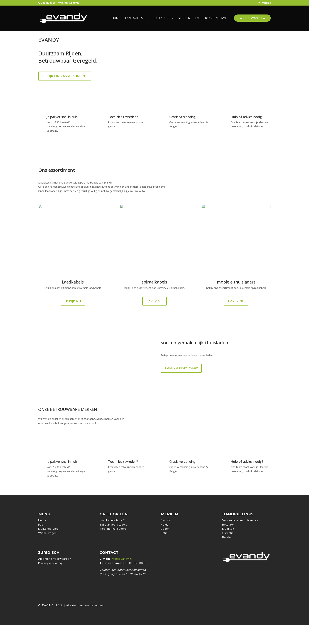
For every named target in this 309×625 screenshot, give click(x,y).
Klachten (228, 528)
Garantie (228, 533)
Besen (165, 528)
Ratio (164, 533)
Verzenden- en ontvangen (240, 520)
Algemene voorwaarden (54, 558)
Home (42, 520)
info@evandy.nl (121, 558)
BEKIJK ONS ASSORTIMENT (64, 76)
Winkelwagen (47, 533)
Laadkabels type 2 (112, 520)
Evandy (166, 520)
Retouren (228, 524)
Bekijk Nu (73, 301)
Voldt (164, 524)
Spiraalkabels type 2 (114, 524)
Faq (40, 524)
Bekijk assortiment (181, 368)
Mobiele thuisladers (113, 528)
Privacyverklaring (50, 563)
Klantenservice (48, 528)
